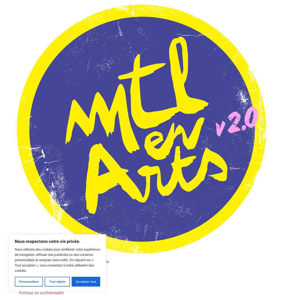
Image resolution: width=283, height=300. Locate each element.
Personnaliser (29, 281)
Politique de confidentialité (41, 293)
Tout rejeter (57, 281)
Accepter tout (86, 281)
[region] (57, 262)
